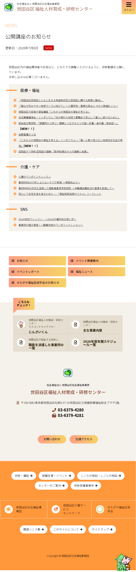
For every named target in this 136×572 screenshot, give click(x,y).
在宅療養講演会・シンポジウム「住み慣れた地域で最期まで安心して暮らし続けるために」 (69, 117)
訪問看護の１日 (27, 134)
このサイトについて (66, 529)
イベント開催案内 (87, 261)
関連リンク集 (31, 529)
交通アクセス (84, 439)
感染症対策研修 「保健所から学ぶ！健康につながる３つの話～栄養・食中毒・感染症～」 (69, 123)
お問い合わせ (52, 439)
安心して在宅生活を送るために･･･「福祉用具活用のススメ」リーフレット (60, 194)
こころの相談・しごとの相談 (99, 476)
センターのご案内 (49, 485)
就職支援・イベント (55, 476)
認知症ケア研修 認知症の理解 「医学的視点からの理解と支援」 (54, 151)
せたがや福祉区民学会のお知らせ (38, 283)
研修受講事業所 (84, 485)
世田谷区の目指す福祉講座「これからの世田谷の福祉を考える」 (54, 111)
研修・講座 (22, 476)
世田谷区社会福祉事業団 (29, 509)
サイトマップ (100, 529)
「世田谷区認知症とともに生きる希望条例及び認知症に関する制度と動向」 (61, 100)
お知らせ (22, 261)
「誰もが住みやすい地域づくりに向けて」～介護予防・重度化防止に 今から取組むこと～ (68, 106)
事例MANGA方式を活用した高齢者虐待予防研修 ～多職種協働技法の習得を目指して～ (66, 188)
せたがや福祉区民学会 (119, 509)
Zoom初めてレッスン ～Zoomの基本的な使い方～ (47, 219)
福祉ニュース (84, 272)
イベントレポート (28, 272)
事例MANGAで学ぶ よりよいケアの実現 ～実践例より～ (49, 182)
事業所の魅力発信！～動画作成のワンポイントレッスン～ (51, 225)
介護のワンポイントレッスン (35, 176)
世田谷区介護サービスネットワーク (74, 509)
